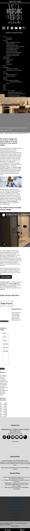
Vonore (8, 463)
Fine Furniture (5, 72)
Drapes (7, 83)
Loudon (26, 460)
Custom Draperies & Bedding (12, 48)
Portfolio (5, 40)
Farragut (18, 285)
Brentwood (16, 467)
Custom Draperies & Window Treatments (17, 96)
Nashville (8, 287)
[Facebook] (8, 28)
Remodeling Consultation (12, 68)
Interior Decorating (16, 510)
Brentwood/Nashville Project (13, 42)
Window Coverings (16, 513)
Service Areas (4, 85)
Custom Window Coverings (12, 80)
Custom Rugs (9, 64)
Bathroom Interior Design (12, 51)
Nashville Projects (10, 43)
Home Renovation (16, 516)
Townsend (2, 463)
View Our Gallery (6, 277)
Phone (5, 340)
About (4, 36)
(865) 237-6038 (15, 1)
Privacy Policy (15, 526)
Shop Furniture (11, 90)
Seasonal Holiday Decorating (13, 54)
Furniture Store (16, 501)
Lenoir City (2, 286)
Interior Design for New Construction (16, 93)
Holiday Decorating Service (14, 95)
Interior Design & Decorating (6, 57)
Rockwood (14, 462)
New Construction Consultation (13, 70)
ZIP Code (5, 347)
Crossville (8, 462)
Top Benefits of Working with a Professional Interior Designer (16, 485)
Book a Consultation (14, 32)
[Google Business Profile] (20, 28)
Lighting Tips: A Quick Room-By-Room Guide (16, 483)
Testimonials (9, 39)
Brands (16, 519)
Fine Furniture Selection (11, 74)
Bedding (8, 61)
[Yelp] (24, 28)
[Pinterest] (12, 28)
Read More (4, 321)
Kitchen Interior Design (11, 49)
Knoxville (13, 285)
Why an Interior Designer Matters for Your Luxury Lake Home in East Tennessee (16, 477)
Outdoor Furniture (10, 76)
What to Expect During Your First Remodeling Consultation (16, 488)
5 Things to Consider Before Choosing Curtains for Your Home (16, 480)
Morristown (26, 462)
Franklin (22, 467)
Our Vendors (9, 37)
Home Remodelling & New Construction (15, 46)
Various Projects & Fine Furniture (13, 52)
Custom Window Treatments (15, 81)
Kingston (2, 462)
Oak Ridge (20, 460)
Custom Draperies (5, 78)
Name (5, 333)
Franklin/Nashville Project (12, 45)
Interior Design (16, 498)
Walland (12, 463)
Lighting (8, 62)
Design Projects (9, 59)
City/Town (6, 344)
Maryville (14, 460)
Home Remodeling (6, 66)
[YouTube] (16, 28)
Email (4, 336)
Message (5, 351)
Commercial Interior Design (12, 55)
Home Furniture (16, 504)
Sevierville (20, 462)
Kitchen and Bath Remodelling (14, 92)
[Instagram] (4, 28)
